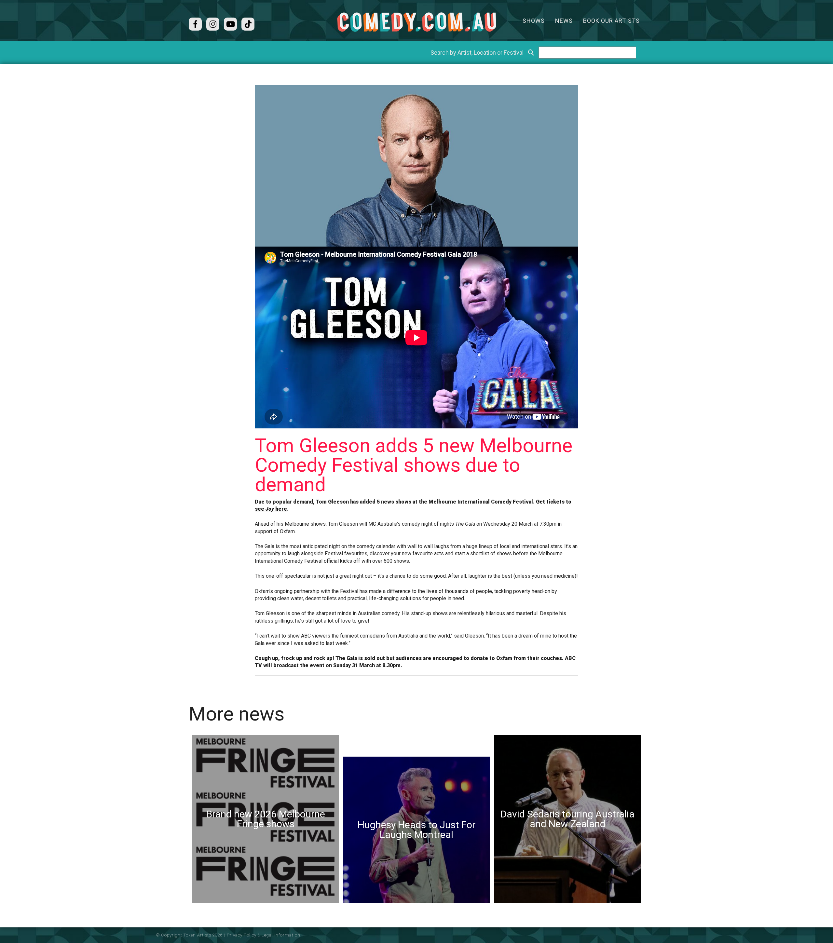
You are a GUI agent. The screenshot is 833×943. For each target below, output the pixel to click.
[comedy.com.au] (416, 22)
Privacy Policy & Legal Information (263, 935)
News (564, 20)
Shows (534, 20)
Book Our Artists (611, 20)
